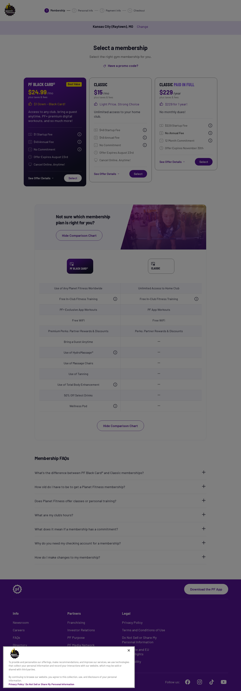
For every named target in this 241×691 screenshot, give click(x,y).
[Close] (129, 650)
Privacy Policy (16, 684)
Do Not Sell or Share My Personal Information (50, 684)
